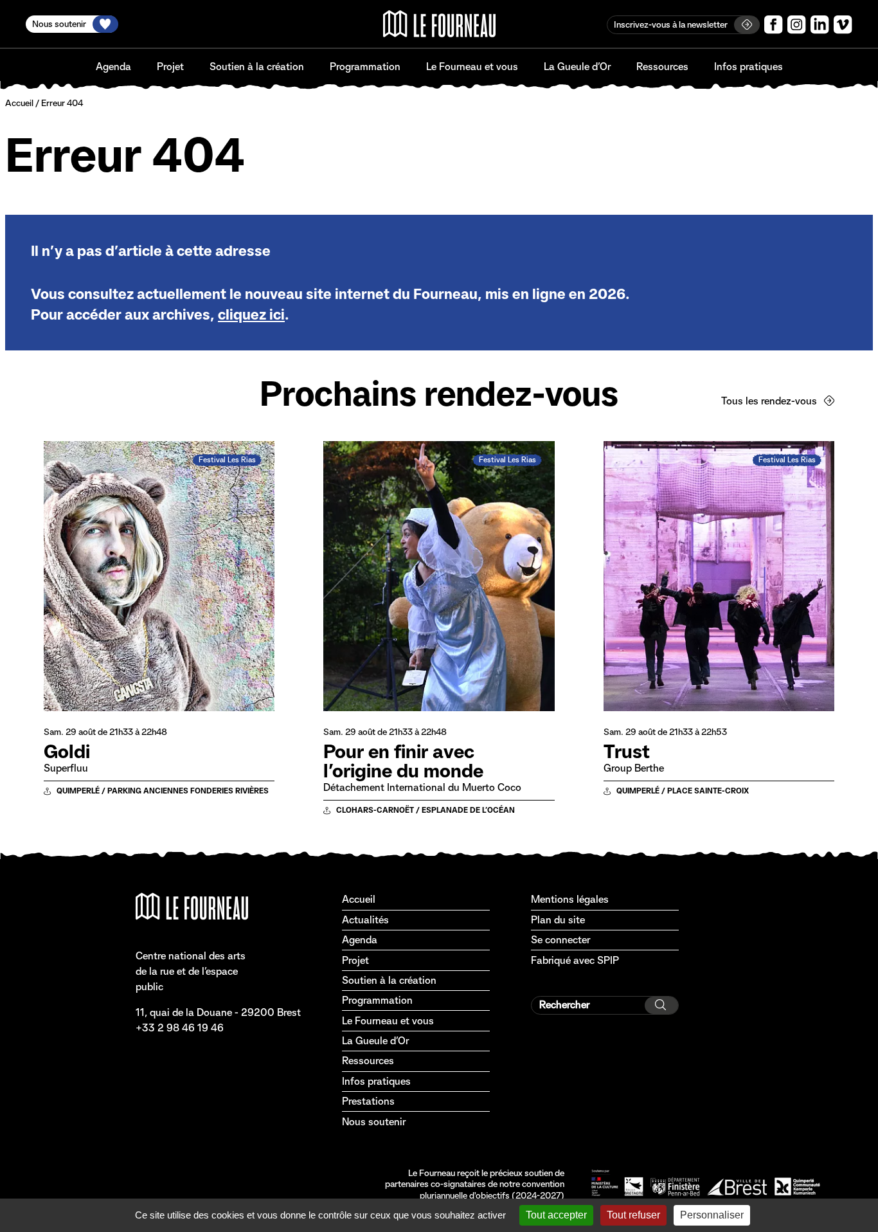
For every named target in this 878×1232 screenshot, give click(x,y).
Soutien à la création (257, 66)
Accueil (19, 103)
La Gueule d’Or (577, 66)
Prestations (368, 1101)
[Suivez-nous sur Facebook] (773, 24)
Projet (170, 66)
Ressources (662, 66)
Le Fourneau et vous (472, 66)
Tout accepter (556, 1214)
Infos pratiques (748, 66)
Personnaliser (712, 1214)
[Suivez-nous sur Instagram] (796, 24)
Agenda (113, 66)
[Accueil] (439, 23)
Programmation (365, 66)
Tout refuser (633, 1214)
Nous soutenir (374, 1122)
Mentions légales (570, 899)
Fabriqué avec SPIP (575, 960)
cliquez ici (251, 314)
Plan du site (558, 920)
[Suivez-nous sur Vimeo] (843, 24)
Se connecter (560, 940)
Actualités (365, 920)
